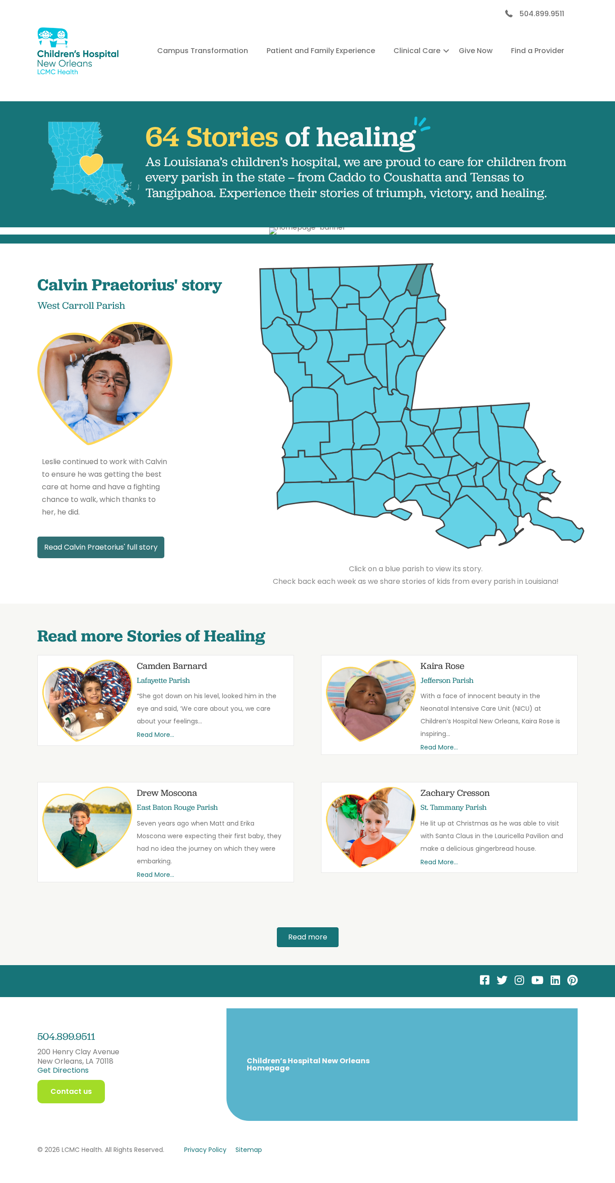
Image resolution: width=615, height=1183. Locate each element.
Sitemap (248, 1149)
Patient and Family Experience (321, 50)
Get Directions (63, 1070)
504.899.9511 (542, 14)
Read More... (155, 734)
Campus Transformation (202, 50)
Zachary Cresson (455, 793)
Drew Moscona (167, 793)
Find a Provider (537, 50)
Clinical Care (416, 50)
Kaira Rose (442, 666)
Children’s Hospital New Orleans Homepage (308, 1064)
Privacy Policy (205, 1149)
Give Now (476, 50)
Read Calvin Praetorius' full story (101, 547)
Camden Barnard (172, 666)
